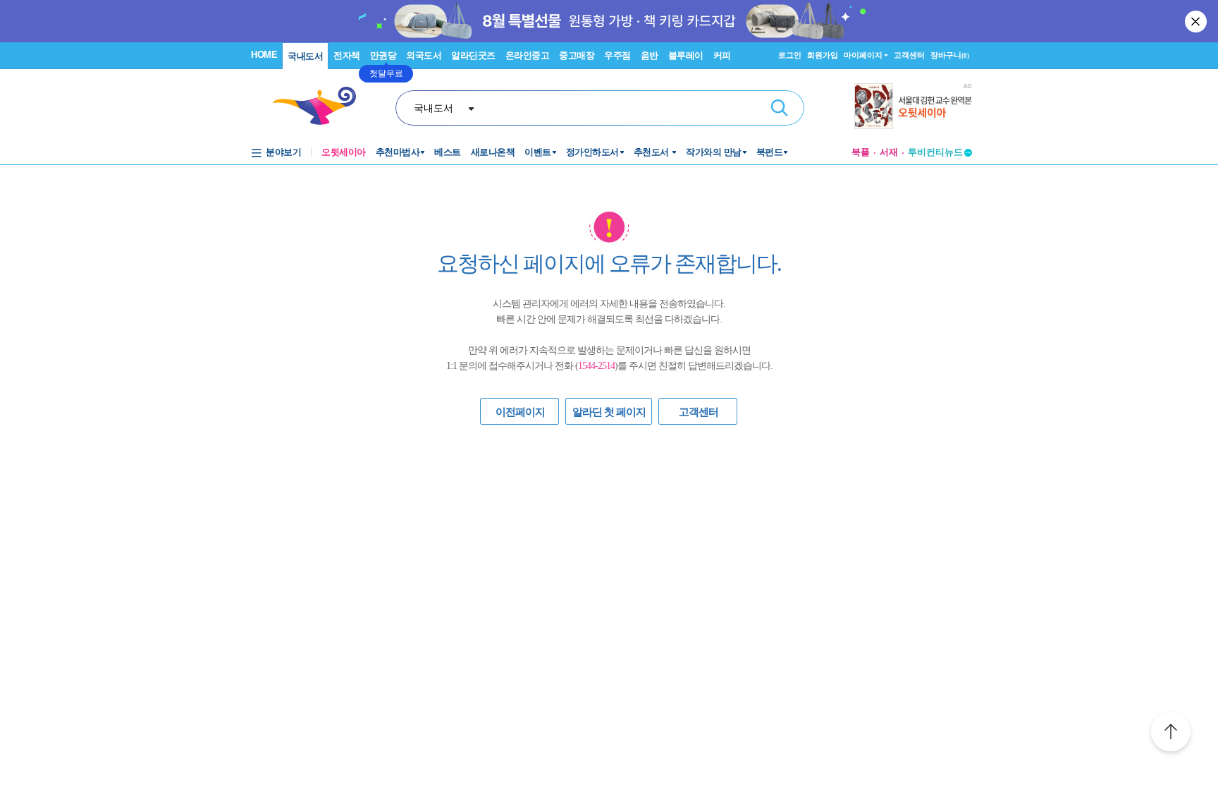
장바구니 (949, 55)
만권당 (383, 55)
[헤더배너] (913, 106)
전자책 (346, 55)
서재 (889, 152)
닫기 (1197, 21)
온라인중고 (527, 55)
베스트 (447, 152)
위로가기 (1171, 734)
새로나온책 (493, 152)
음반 (649, 55)
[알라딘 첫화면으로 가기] (320, 106)
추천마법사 (398, 152)
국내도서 (305, 56)
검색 (780, 108)
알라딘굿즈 (473, 55)
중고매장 (576, 55)
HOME (264, 54)
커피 (722, 55)
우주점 (617, 55)
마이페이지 (863, 55)
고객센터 (909, 55)
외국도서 (423, 55)
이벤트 (537, 152)
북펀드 (769, 152)
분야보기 (283, 152)
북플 (860, 152)
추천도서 (653, 152)
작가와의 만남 (714, 152)
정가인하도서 (592, 152)
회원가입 (822, 55)
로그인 (789, 55)
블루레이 (685, 55)
